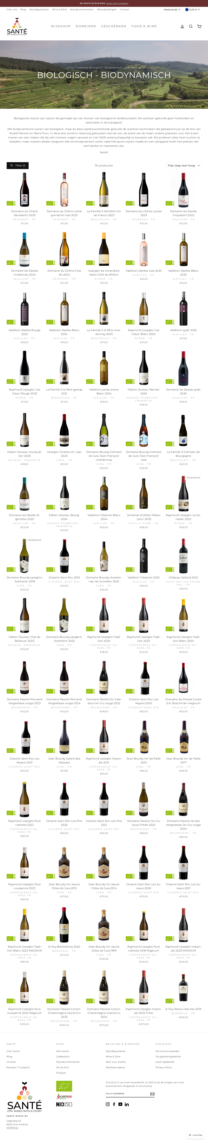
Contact (125, 9)
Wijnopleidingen (107, 9)
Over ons (11, 9)
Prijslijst (61, 1072)
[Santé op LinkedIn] (127, 1104)
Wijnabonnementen (82, 9)
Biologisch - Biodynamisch (106, 67)
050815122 (12, 1128)
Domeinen (86, 26)
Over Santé (13, 1051)
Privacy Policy (164, 1067)
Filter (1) (20, 165)
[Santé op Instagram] (108, 1104)
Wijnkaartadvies (115, 1067)
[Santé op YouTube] (120, 1104)
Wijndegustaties (39, 9)
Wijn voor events (116, 1062)
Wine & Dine (59, 9)
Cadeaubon (63, 1056)
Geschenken (114, 26)
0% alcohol (62, 1067)
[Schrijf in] (152, 1094)
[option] (104, 3)
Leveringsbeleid (165, 1062)
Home (70, 67)
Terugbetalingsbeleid (168, 1056)
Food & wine (144, 26)
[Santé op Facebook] (114, 1104)
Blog (23, 9)
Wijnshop (61, 26)
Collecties (82, 67)
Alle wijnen (62, 1051)
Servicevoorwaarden (168, 1051)
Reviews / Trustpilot (18, 1067)
